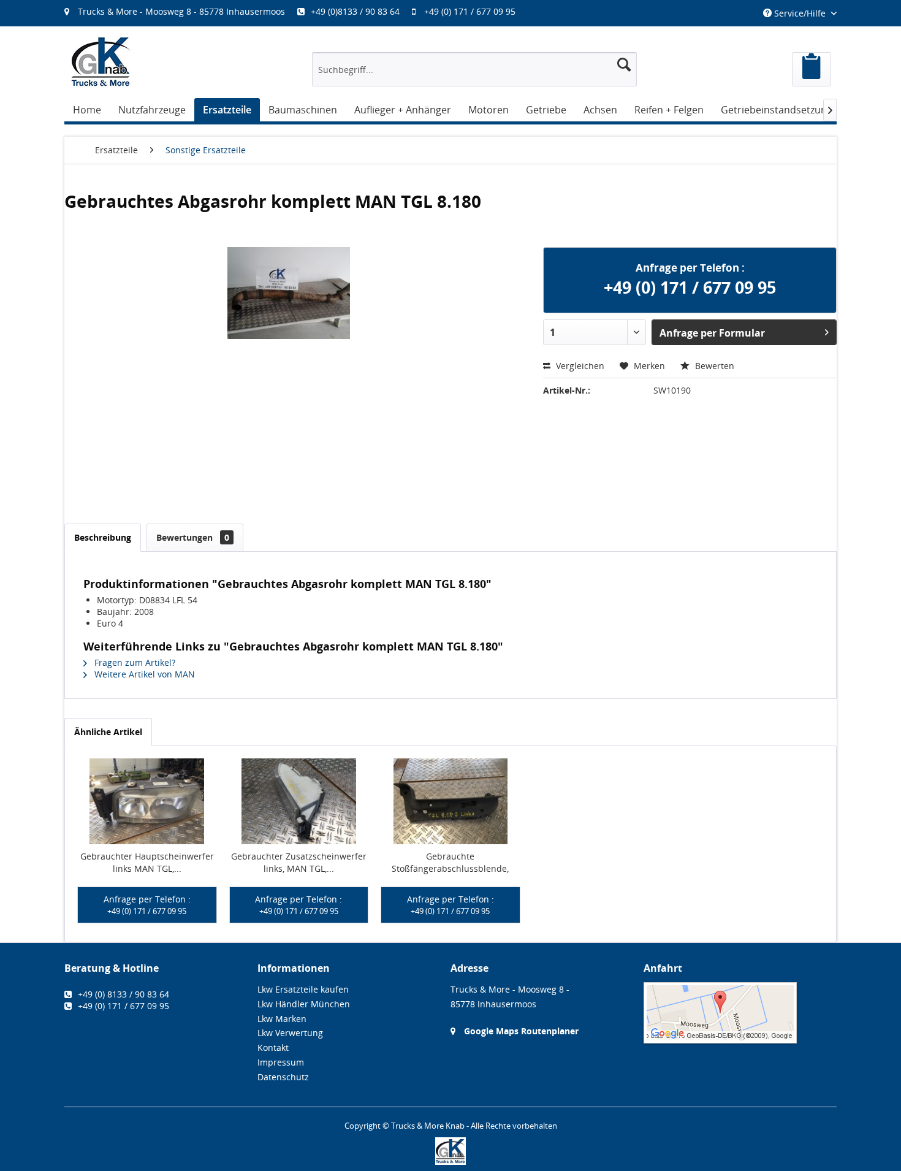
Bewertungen (192, 537)
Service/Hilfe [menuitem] (800, 13)
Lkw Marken (281, 1018)
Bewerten (713, 366)
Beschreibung (102, 537)
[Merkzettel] (811, 69)
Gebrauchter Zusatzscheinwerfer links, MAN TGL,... (299, 862)
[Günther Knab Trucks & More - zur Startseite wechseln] (101, 62)
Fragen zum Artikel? (133, 662)
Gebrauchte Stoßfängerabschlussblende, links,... (450, 862)
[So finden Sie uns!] (740, 1012)
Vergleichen (578, 366)
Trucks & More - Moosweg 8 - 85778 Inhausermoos (181, 11)
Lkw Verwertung (290, 1033)
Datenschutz (283, 1077)
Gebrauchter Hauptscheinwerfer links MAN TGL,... (147, 862)
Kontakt (273, 1047)
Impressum (280, 1062)
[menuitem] (296, 11)
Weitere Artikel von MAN (143, 674)
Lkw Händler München (303, 1004)
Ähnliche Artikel (108, 732)
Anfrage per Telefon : (147, 905)
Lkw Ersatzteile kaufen (303, 989)
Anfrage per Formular (712, 333)
